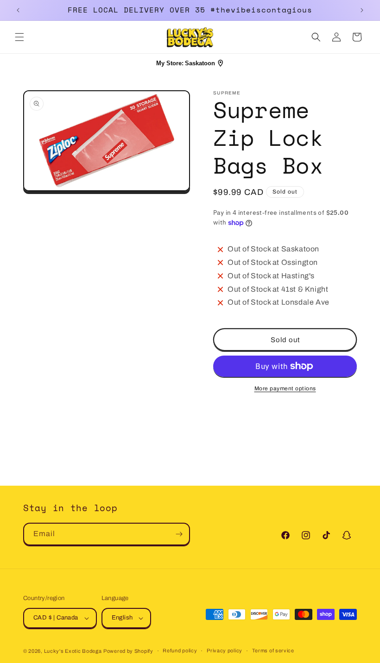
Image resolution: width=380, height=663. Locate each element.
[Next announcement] (362, 10)
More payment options (285, 388)
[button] (19, 37)
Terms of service (273, 650)
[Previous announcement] (18, 10)
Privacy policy (224, 650)
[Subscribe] (179, 534)
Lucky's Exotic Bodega (73, 651)
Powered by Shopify (128, 651)
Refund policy (180, 650)
